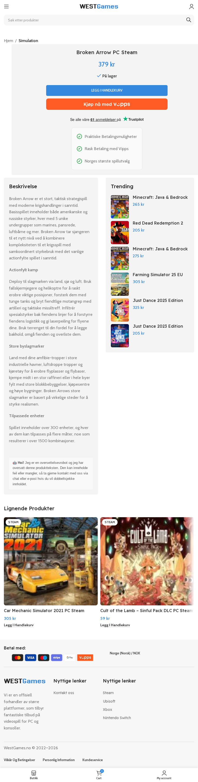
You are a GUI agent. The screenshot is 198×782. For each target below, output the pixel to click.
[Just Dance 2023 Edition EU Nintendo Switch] (120, 335)
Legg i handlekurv (106, 90)
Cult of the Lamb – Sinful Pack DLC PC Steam (146, 610)
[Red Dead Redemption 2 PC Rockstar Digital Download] (120, 232)
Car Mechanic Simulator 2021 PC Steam (44, 610)
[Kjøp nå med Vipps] (107, 104)
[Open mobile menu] (6, 6)
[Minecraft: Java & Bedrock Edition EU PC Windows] (120, 258)
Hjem (8, 40)
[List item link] (74, 693)
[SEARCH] (188, 20)
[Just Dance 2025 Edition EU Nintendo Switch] (120, 310)
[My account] (191, 6)
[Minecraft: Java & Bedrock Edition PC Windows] (120, 206)
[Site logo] (99, 6)
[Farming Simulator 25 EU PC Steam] (120, 284)
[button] (19, 625)
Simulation (28, 40)
